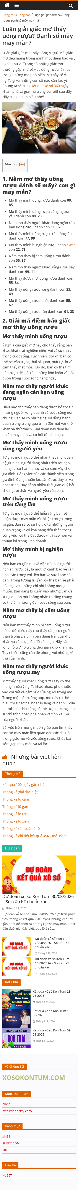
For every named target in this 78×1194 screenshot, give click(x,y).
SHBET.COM (11, 1143)
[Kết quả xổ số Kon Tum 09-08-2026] (17, 1030)
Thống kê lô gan (15, 806)
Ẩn (22, 164)
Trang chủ (8, 15)
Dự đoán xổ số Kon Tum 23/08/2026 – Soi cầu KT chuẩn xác (52, 943)
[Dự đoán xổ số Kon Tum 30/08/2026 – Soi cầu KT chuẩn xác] (39, 858)
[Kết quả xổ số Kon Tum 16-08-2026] (17, 1011)
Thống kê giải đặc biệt (20, 792)
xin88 (6, 1136)
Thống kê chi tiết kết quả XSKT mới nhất (34, 836)
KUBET (7, 1175)
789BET (7, 1150)
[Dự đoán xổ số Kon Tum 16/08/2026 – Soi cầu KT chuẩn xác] (17, 959)
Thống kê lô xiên (15, 821)
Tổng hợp (24, 15)
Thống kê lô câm (15, 799)
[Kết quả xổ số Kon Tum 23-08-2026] (17, 992)
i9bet (6, 1104)
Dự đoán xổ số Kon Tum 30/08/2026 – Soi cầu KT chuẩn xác (38, 898)
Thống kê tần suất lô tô (21, 828)
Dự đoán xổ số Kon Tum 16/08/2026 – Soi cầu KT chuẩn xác (52, 963)
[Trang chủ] (7, 5)
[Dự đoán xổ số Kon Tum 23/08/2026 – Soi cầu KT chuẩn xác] (17, 939)
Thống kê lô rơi (14, 814)
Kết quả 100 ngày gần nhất (24, 784)
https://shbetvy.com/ (17, 1111)
